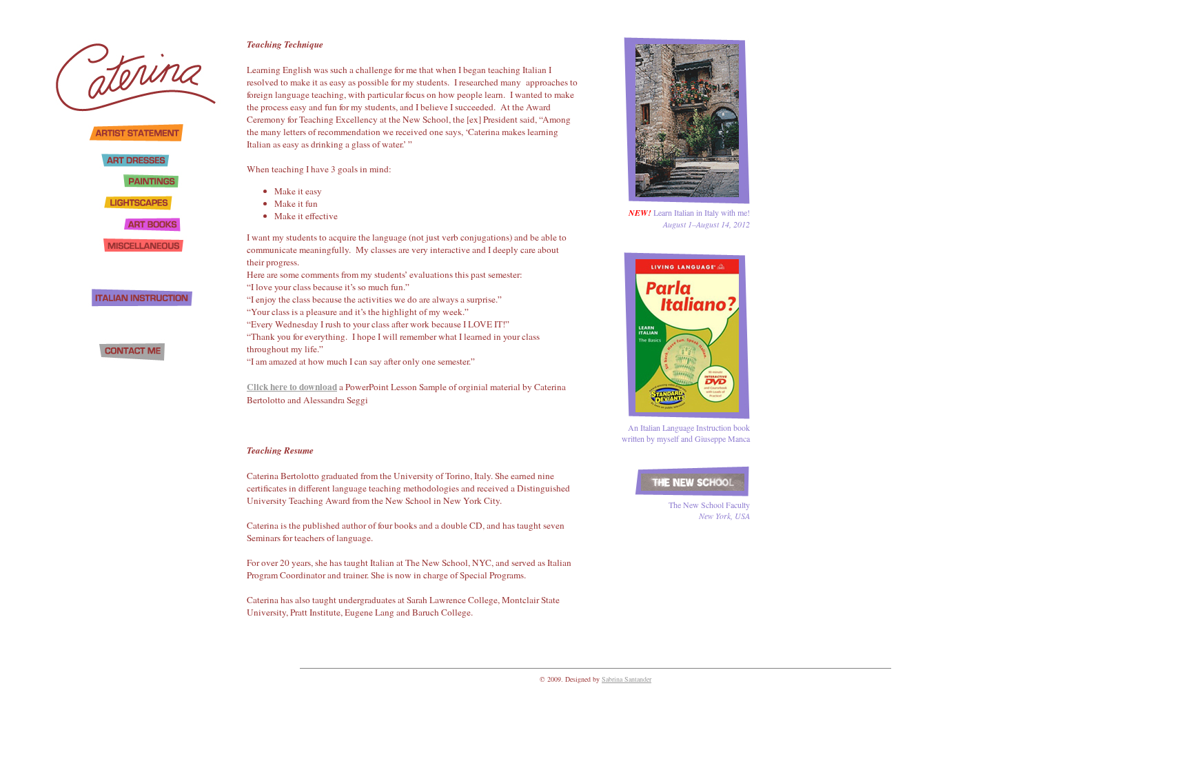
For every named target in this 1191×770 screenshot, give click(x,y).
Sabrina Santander (626, 679)
